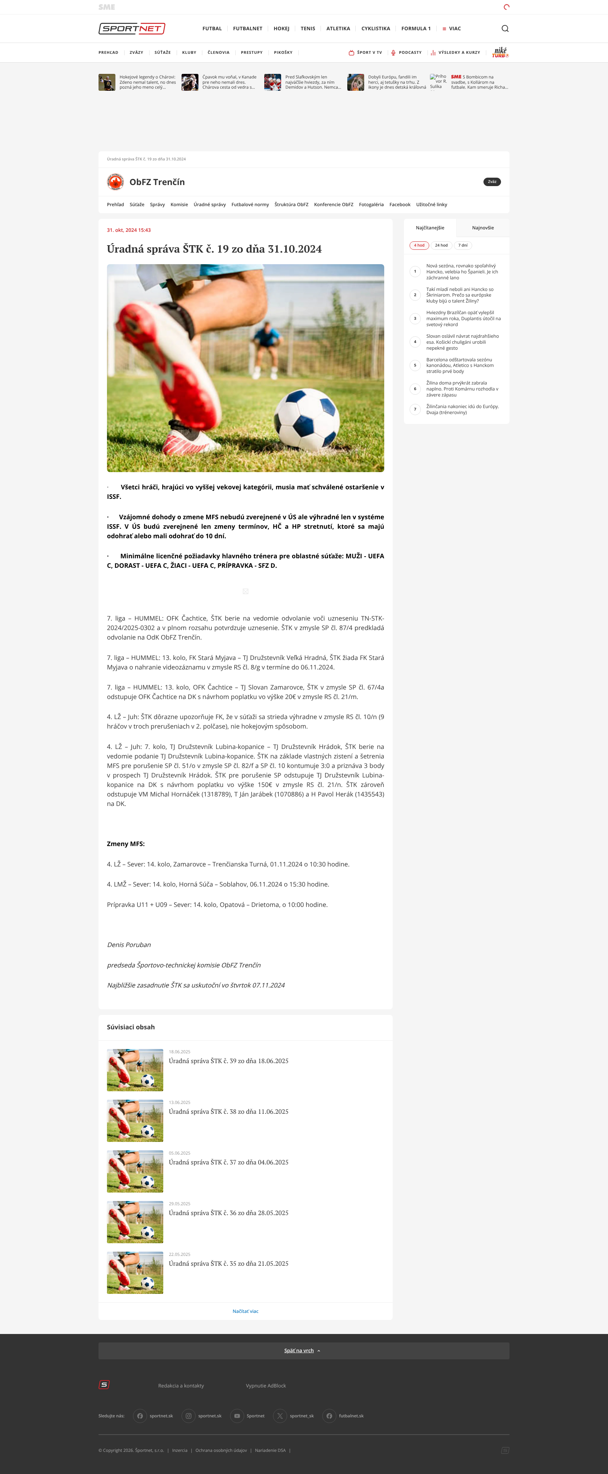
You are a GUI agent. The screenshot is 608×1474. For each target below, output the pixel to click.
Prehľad (115, 204)
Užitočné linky (431, 204)
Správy (157, 204)
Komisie (179, 204)
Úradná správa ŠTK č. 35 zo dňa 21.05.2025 (229, 1263)
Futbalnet (247, 28)
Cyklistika (375, 28)
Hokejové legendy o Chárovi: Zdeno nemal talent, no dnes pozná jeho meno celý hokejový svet (148, 82)
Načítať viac (246, 1311)
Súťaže (137, 204)
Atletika (338, 28)
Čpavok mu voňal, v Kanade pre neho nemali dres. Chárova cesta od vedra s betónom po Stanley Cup (230, 82)
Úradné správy (210, 204)
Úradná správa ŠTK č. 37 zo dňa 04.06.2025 (229, 1162)
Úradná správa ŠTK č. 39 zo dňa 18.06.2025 (229, 1061)
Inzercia (179, 1450)
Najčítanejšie (430, 227)
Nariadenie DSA (270, 1450)
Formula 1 (416, 28)
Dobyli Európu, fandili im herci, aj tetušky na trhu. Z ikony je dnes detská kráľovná (397, 82)
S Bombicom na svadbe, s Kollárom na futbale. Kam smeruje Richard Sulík (480, 82)
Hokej (282, 28)
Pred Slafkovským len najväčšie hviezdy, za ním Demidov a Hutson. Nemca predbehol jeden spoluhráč (311, 82)
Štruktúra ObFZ (291, 204)
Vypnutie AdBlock (266, 1385)
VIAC (455, 28)
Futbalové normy (250, 204)
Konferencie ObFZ (334, 204)
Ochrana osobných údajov (221, 1450)
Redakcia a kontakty (181, 1385)
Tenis (308, 28)
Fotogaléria (371, 204)
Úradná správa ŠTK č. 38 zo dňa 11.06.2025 (229, 1112)
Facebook (400, 204)
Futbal (212, 28)
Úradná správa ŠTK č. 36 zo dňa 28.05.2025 (229, 1213)
